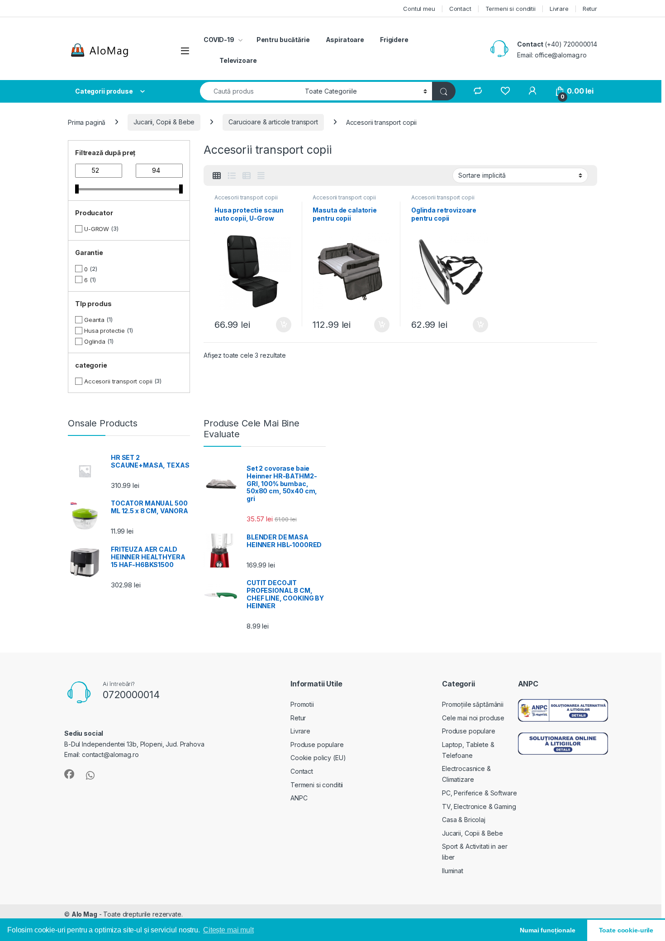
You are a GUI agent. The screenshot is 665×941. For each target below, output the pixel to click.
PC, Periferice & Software (479, 793)
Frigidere (394, 39)
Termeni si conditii (510, 8)
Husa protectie (104, 330)
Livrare (559, 8)
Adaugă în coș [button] (279, 324)
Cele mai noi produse (473, 718)
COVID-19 (219, 39)
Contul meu (419, 8)
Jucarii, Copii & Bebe (164, 122)
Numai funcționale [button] (547, 930)
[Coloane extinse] (261, 176)
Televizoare (237, 60)
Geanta (94, 319)
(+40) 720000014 (571, 44)
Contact (460, 8)
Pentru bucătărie (283, 39)
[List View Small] (246, 176)
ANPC (298, 798)
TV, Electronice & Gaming (479, 806)
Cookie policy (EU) (318, 757)
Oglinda (94, 341)
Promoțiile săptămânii (473, 704)
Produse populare (317, 744)
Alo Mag (84, 914)
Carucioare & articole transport (273, 122)
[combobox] (250, 91)
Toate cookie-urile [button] (626, 930)
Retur (590, 8)
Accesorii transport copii (246, 197)
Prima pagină (86, 122)
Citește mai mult (228, 930)
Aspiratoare (345, 39)
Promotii (302, 704)
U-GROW (96, 228)
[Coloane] (217, 176)
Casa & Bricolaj (463, 819)
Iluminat (452, 871)
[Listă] (232, 176)
